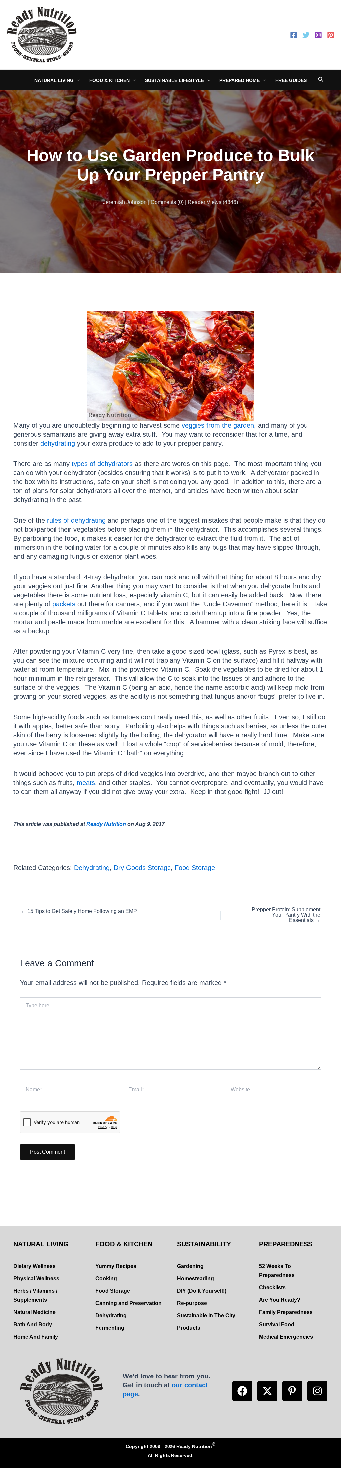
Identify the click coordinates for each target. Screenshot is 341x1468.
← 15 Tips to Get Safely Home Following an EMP (79, 911)
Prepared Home (239, 80)
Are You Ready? (279, 1300)
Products (188, 1328)
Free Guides (291, 80)
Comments (163, 202)
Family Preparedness (286, 1312)
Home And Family (35, 1337)
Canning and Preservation (128, 1303)
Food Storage (195, 867)
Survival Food (276, 1324)
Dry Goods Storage (142, 867)
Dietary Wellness (34, 1266)
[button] (242, 1391)
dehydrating (57, 443)
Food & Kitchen (109, 80)
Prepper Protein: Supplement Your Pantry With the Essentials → (286, 915)
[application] (77, 80)
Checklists (272, 1287)
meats (86, 782)
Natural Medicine (34, 1312)
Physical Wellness (36, 1278)
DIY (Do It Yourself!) (201, 1291)
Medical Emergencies (286, 1337)
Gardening (190, 1266)
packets (63, 604)
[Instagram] (318, 35)
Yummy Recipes (115, 1266)
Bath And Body (32, 1324)
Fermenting (109, 1328)
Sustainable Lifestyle (174, 80)
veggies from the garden (218, 425)
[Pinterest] (330, 35)
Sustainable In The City (206, 1315)
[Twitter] (306, 35)
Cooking (106, 1278)
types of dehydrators (102, 463)
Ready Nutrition (106, 824)
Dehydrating (92, 867)
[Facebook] (293, 35)
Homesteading (195, 1278)
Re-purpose (192, 1303)
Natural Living (54, 80)
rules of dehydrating (76, 520)
